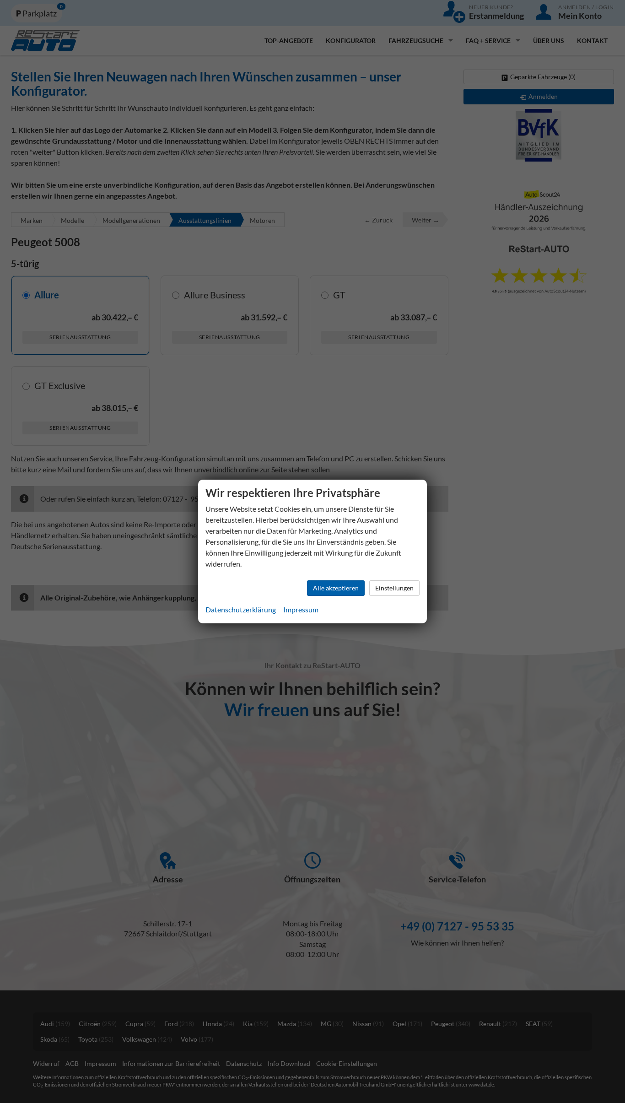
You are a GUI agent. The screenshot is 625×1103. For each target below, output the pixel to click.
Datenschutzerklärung (240, 609)
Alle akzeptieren (336, 588)
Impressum (300, 609)
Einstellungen (394, 588)
